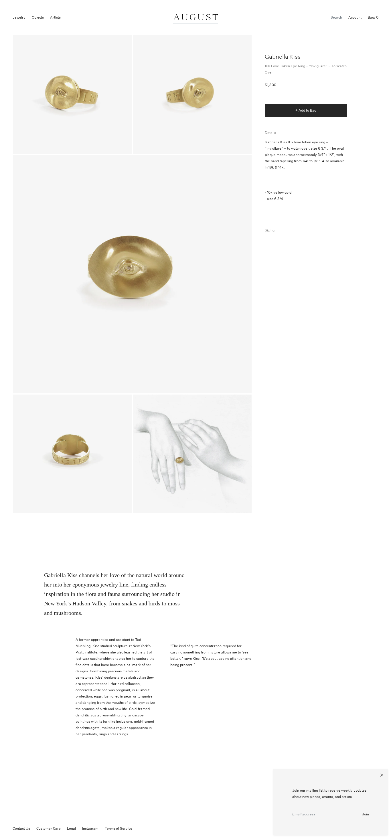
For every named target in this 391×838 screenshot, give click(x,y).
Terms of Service (118, 828)
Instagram (90, 828)
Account (355, 17)
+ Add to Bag (305, 110)
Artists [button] (55, 17)
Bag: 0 (373, 17)
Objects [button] (38, 17)
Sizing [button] (270, 230)
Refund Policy (150, 828)
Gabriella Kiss (283, 56)
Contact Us (21, 828)
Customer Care (48, 828)
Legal (71, 828)
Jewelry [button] (19, 17)
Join (365, 814)
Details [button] (270, 132)
